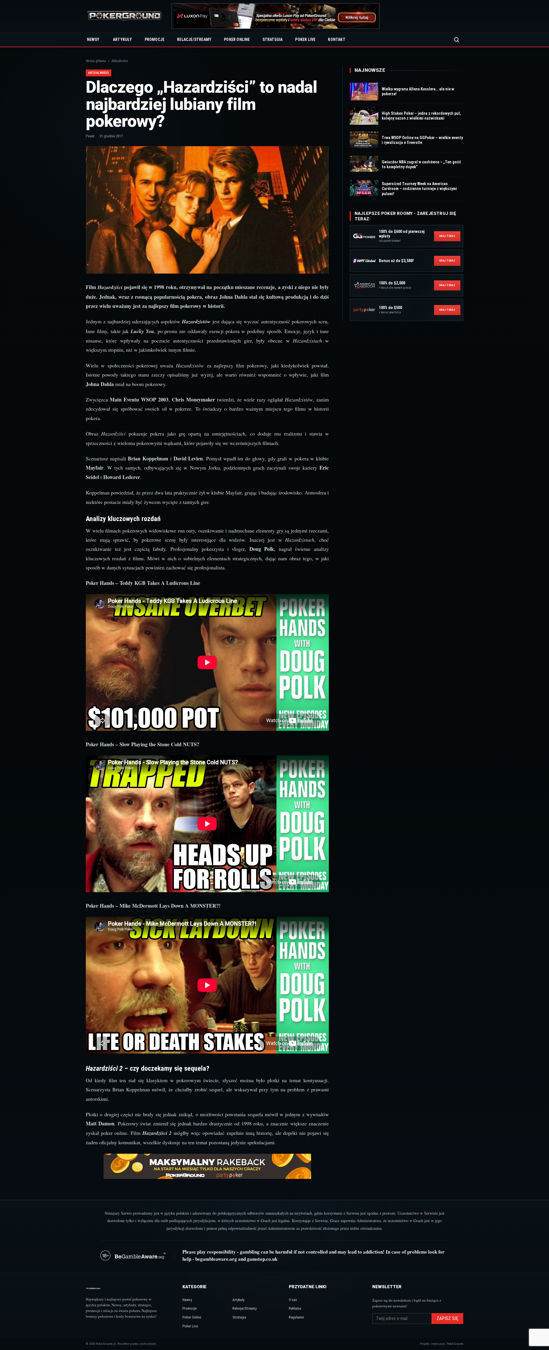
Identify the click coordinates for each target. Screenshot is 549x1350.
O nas (293, 1300)
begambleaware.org (216, 1258)
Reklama (295, 1308)
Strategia (272, 39)
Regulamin (296, 1317)
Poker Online (237, 39)
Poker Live (305, 39)
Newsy (93, 39)
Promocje (155, 39)
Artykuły (122, 39)
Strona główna (96, 61)
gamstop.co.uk (262, 1258)
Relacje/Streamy (194, 39)
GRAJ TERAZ (447, 235)
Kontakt (336, 39)
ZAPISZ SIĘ (447, 1318)
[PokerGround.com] (124, 16)
